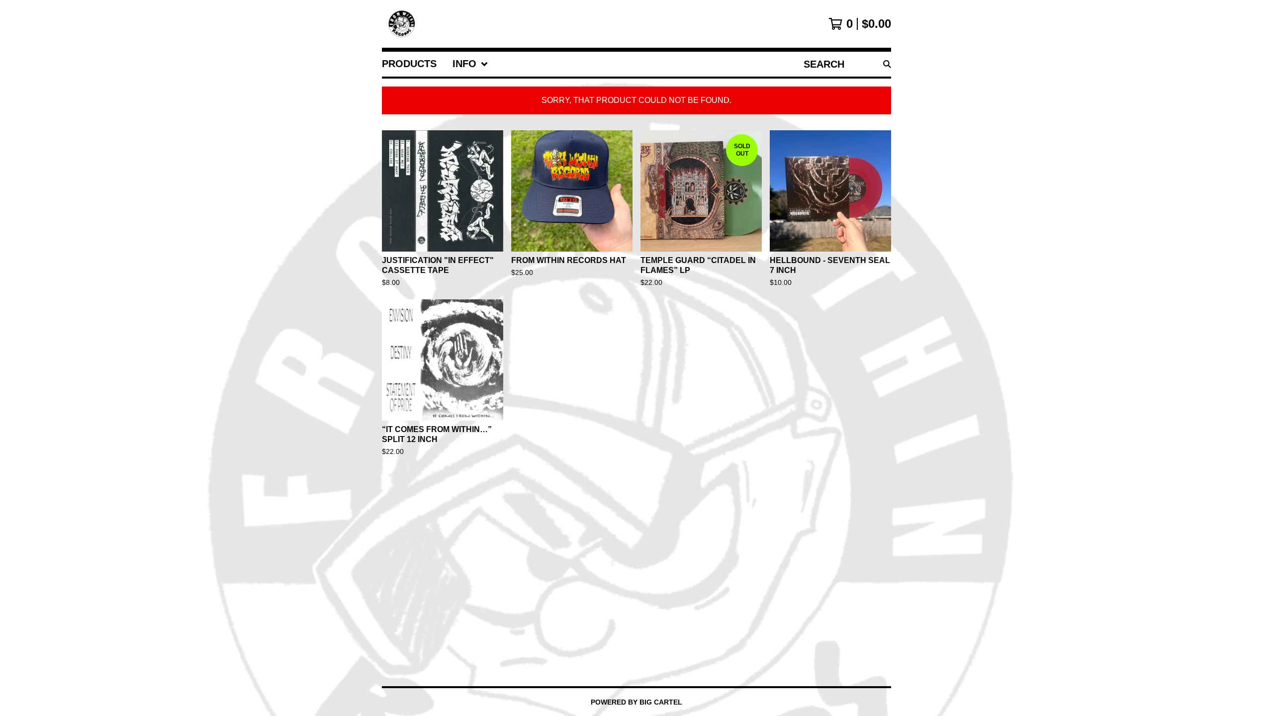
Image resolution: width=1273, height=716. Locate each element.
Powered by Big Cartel (636, 702)
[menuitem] (409, 64)
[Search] (887, 64)
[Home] (402, 24)
